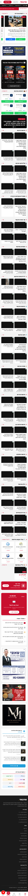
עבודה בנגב (24, 857)
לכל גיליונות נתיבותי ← (14, 86)
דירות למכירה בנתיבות (22, 870)
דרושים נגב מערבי (23, 859)
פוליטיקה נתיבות (22, 817)
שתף (20, 39)
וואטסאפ (20, 101)
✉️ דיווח (11, 783)
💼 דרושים (11, 5)
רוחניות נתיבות (23, 819)
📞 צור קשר (10, 786)
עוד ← (2, 130)
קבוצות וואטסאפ (23, 838)
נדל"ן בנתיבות (24, 868)
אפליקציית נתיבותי (23, 840)
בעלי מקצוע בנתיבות (22, 883)
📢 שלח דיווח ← (14, 612)
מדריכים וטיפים (23, 822)
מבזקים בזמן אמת (22, 814)
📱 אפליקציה (4, 5)
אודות (25, 831)
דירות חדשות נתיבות (22, 878)
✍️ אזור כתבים (21, 786)
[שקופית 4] (12, 126)
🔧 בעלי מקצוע (18, 5)
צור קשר (25, 828)
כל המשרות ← (4, 91)
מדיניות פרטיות (23, 845)
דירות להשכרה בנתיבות (22, 873)
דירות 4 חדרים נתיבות (22, 875)
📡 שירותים (10, 779)
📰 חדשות (25, 5)
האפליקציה (7, 2)
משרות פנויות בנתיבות (22, 854)
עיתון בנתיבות (24, 836)
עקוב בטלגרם (13, 766)
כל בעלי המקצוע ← (5, 539)
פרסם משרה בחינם (23, 862)
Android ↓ (6, 585)
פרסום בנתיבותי (23, 833)
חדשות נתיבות (23, 812)
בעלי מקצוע (24, 843)
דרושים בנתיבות (23, 852)
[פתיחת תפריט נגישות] (3, 892)
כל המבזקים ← (4, 13)
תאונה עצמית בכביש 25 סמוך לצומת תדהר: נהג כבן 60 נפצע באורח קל (16, 30)
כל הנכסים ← (4, 565)
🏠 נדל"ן (23, 776)
